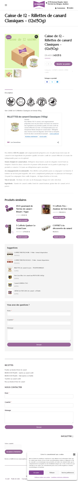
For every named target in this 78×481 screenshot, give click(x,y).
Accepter (36, 472)
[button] (74, 454)
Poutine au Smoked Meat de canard (16, 370)
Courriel (10, 320)
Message (10, 328)
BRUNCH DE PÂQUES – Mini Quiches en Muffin (19, 376)
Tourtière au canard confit (13, 379)
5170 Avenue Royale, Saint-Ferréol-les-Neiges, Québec (58, 3)
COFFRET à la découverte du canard (62, 227)
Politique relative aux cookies (42, 477)
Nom (9, 311)
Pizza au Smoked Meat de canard (15, 382)
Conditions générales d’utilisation (60, 477)
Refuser (52, 472)
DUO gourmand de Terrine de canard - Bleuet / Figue (24, 209)
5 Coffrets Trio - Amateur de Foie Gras (62, 207)
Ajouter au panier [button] (22, 220)
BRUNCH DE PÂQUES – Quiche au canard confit (19, 373)
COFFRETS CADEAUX (58, 70)
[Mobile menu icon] (6, 5)
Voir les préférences (68, 472)
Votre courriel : (9, 443)
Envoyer (39, 345)
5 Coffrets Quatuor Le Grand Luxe (25, 227)
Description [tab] (9, 93)
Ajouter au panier (63, 64)
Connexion (61, 8)
